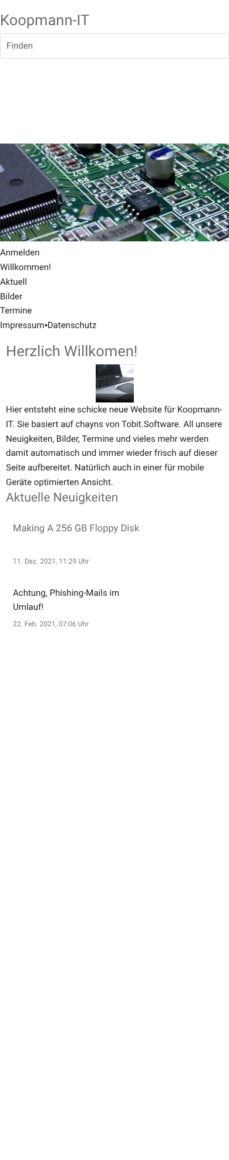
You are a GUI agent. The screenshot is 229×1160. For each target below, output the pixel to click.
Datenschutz (72, 325)
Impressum (22, 325)
